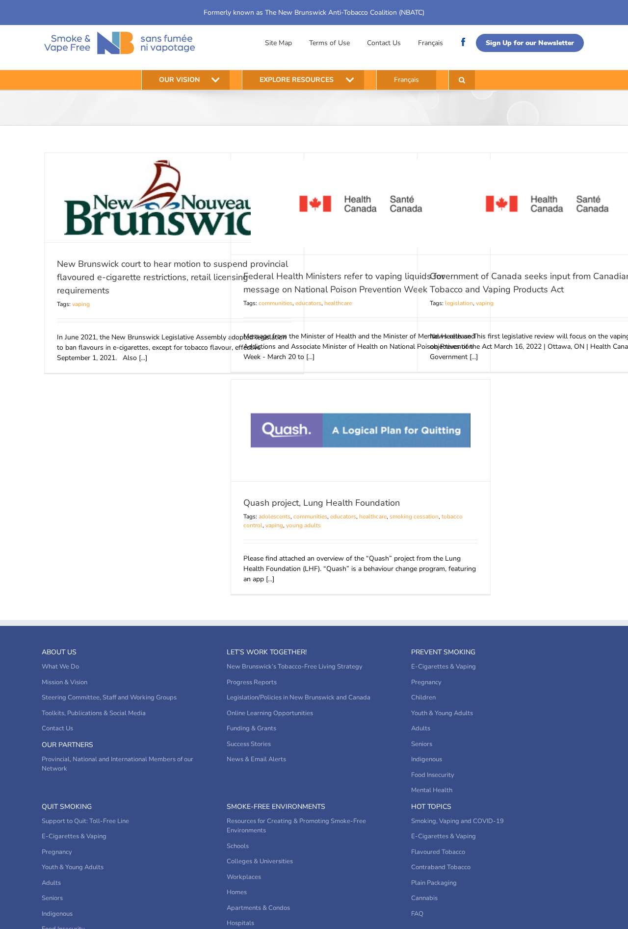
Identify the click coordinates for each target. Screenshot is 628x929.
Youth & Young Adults (442, 713)
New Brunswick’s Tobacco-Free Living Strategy (295, 666)
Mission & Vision (64, 682)
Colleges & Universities (260, 861)
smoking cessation (414, 516)
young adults (303, 525)
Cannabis (424, 898)
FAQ (417, 913)
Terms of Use (329, 43)
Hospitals (240, 923)
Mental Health (431, 790)
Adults (420, 728)
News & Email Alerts (256, 759)
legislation (459, 303)
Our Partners (67, 744)
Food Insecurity (432, 775)
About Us (59, 652)
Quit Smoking (67, 806)
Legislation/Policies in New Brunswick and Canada (298, 697)
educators (308, 303)
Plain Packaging (434, 882)
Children (423, 697)
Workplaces (244, 877)
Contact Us (384, 43)
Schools (238, 846)
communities (275, 303)
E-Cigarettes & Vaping (443, 666)
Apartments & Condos (258, 907)
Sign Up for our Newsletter (530, 43)
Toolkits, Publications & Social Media (94, 713)
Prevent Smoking (443, 652)
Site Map (278, 43)
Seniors (421, 744)
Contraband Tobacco (441, 867)
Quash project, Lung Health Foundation (321, 503)
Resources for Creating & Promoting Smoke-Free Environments (296, 826)
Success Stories (249, 744)
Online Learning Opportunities (270, 713)
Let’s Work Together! (267, 652)
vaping (81, 304)
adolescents (274, 516)
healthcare (338, 303)
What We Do (60, 666)
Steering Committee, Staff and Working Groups (109, 697)
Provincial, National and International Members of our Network (117, 764)
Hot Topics (431, 806)
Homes (237, 892)
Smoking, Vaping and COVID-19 (457, 821)
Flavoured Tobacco (438, 852)
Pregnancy (426, 682)
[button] (462, 80)
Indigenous (426, 759)
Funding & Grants (251, 728)
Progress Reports (252, 682)
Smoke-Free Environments (276, 806)
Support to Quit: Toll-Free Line (85, 821)
